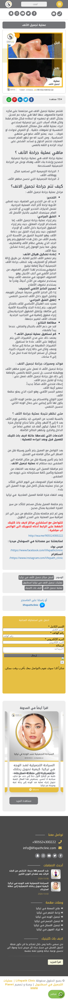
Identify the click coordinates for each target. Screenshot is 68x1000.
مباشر (54, 994)
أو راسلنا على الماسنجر (34, 602)
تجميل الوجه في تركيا (48, 917)
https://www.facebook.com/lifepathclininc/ (36, 550)
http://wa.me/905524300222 (45, 535)
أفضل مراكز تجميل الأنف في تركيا (36, 577)
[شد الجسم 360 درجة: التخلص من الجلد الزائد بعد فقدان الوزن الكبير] (56, 874)
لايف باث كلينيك (33, 588)
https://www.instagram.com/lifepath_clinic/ (36, 558)
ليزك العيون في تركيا (48, 929)
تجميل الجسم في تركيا (47, 921)
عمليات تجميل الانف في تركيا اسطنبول (43, 582)
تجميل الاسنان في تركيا (47, 925)
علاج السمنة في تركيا (48, 908)
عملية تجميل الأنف (53, 588)
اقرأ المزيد (55, 962)
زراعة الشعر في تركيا (49, 912)
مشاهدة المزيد (23, 801)
